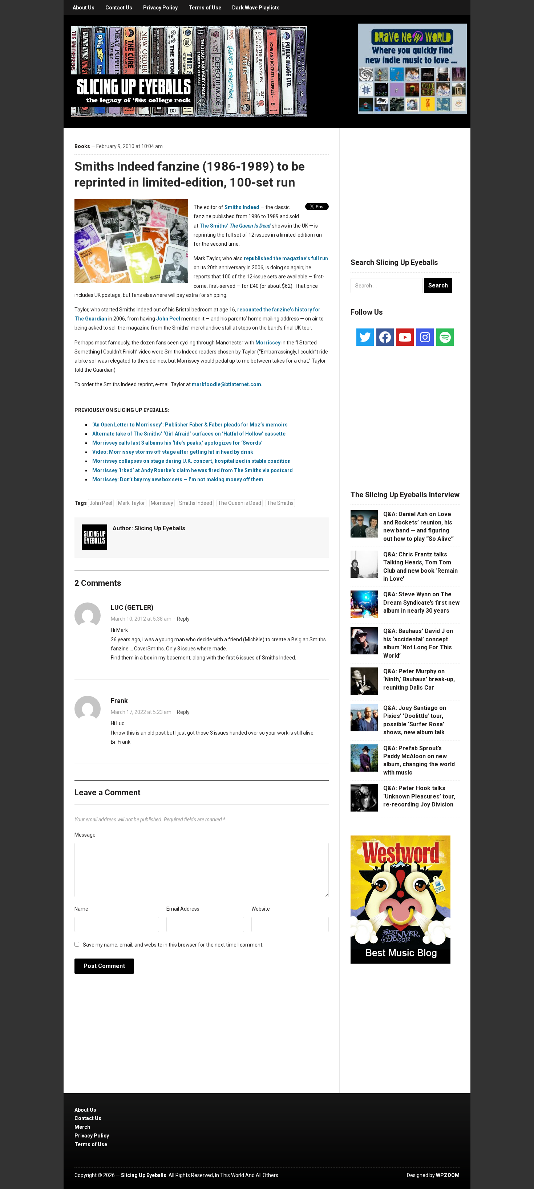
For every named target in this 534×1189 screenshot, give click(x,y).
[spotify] (445, 337)
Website (260, 909)
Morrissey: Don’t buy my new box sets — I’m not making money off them (177, 479)
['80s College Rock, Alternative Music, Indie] (189, 71)
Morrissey (267, 343)
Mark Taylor (131, 503)
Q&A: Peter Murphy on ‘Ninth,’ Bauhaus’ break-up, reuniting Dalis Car (419, 679)
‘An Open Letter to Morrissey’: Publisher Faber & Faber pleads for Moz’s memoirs (190, 425)
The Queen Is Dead (250, 226)
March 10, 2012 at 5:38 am (141, 619)
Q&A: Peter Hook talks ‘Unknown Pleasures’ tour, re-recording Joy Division (419, 796)
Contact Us (118, 8)
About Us (83, 8)
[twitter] (365, 337)
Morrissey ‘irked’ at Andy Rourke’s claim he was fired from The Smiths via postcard (192, 470)
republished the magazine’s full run (286, 258)
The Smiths (280, 503)
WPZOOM (448, 1175)
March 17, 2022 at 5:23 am (141, 712)
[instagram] (425, 337)
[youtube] (405, 337)
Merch (82, 1127)
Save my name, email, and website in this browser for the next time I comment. (173, 945)
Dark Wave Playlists (256, 8)
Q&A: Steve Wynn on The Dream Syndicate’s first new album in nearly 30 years (421, 602)
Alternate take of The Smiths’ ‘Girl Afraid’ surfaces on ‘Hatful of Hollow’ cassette (189, 434)
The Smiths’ (213, 226)
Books (82, 146)
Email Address (182, 909)
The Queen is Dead (239, 503)
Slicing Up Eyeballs (159, 528)
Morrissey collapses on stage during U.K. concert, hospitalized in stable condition (191, 461)
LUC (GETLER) (132, 607)
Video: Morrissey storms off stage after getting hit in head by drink (172, 452)
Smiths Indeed (241, 207)
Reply (183, 619)
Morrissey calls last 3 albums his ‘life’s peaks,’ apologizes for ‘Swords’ (177, 443)
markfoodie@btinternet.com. (227, 384)
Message (85, 835)
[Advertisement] (405, 184)
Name (81, 909)
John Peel (168, 319)
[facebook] (385, 337)
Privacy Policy (160, 8)
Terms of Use (205, 8)
